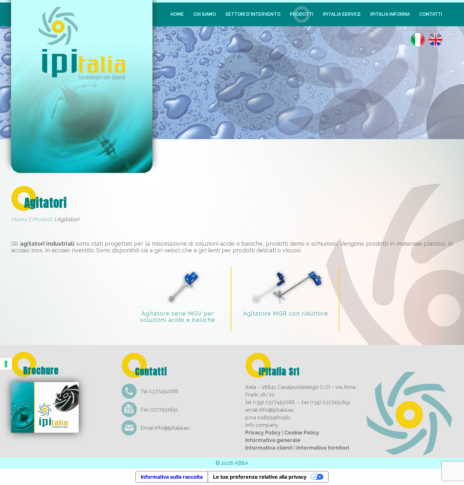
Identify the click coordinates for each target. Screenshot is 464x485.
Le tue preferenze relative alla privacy (259, 477)
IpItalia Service (342, 14)
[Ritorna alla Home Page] (81, 168)
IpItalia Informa (390, 14)
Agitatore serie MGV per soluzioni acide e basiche (177, 316)
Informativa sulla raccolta (172, 477)
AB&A (241, 463)
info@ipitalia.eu (172, 428)
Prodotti (301, 14)
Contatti (430, 14)
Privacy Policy (263, 433)
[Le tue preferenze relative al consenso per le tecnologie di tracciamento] (6, 364)
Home (177, 14)
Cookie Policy (301, 433)
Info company (261, 425)
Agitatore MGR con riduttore (285, 313)
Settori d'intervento (252, 14)
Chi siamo (204, 14)
